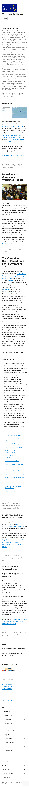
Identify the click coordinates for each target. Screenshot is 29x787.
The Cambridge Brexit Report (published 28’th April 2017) (13, 262)
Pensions (7, 758)
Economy (11, 165)
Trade (18, 508)
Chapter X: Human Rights (12, 482)
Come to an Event (8, 686)
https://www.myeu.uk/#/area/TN (13, 155)
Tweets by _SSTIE (8, 700)
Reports (24, 248)
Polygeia (10, 280)
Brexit (18, 249)
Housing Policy (9, 742)
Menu (5, 18)
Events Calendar (7, 773)
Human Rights (13, 507)
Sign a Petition (7, 688)
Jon (3, 164)
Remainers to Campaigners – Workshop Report (12, 177)
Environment (9, 723)
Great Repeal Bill (10, 731)
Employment (9, 727)
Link (22, 555)
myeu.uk (7, 103)
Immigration (9, 750)
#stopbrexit (7, 249)
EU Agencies (17, 165)
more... (4, 691)
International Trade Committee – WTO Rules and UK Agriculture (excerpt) (14, 621)
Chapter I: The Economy (12, 444)
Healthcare (8, 738)
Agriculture (5, 165)
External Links (6, 555)
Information (20, 164)
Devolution (12, 505)
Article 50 (18, 557)
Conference (7, 289)
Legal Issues (8, 735)
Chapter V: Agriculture (12, 460)
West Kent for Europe (12, 14)
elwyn (3, 502)
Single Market (23, 558)
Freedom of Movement (13, 558)
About (4, 765)
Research (13, 508)
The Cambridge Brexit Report (13, 435)
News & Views (6, 769)
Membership (6, 777)
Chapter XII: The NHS (11, 491)
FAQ (3, 708)
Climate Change (15, 503)
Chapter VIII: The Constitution (14, 474)
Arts (10, 503)
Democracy (23, 249)
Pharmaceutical (6, 508)
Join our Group (7, 684)
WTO (7, 560)
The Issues (7, 711)
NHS (19, 507)
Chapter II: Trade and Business (14, 447)
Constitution (5, 505)
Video (24, 632)
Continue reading (7, 244)
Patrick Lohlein (6, 248)
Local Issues (10, 167)
